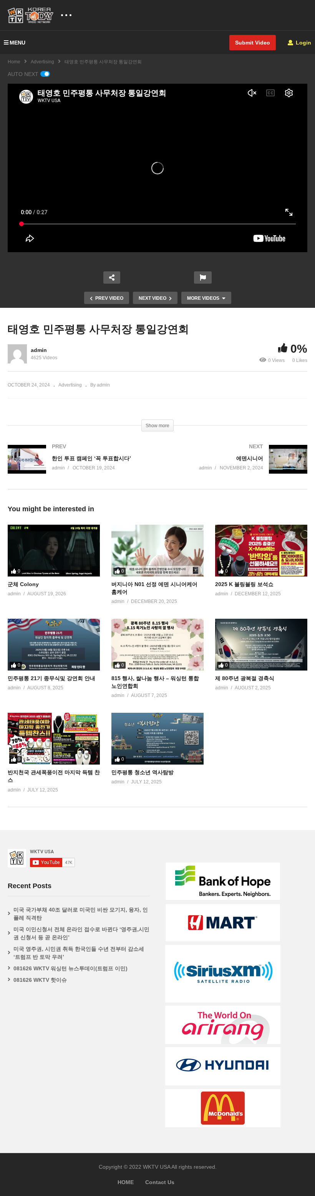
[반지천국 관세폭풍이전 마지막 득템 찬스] (54, 739)
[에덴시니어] (236, 467)
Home (14, 61)
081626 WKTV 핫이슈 (40, 980)
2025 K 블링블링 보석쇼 (244, 584)
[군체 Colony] (54, 551)
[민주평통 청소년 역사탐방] (157, 739)
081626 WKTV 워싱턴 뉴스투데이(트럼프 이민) (70, 968)
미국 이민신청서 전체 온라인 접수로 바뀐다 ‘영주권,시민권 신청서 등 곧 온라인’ (81, 933)
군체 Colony (23, 584)
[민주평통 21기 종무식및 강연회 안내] (54, 645)
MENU (17, 43)
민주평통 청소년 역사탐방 (142, 772)
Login (302, 43)
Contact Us (159, 1182)
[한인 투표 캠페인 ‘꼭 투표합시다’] (79, 467)
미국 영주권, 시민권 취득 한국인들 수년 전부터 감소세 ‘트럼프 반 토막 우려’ (78, 953)
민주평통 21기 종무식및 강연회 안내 (51, 678)
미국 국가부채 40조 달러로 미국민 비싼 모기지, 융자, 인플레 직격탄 (80, 914)
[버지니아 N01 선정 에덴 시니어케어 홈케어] (157, 551)
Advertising (42, 61)
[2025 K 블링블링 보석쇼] (261, 551)
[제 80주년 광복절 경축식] (261, 645)
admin (39, 350)
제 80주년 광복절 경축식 (244, 678)
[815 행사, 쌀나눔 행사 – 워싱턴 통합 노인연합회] (157, 645)
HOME (126, 1182)
